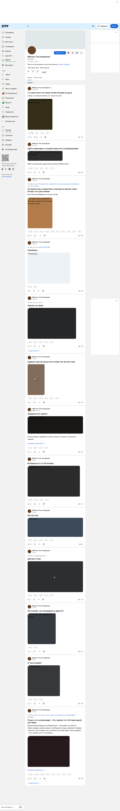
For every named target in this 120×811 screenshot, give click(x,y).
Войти (114, 26)
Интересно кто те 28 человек (41, 463)
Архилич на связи (35, 305)
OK (20, 807)
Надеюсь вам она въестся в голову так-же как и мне (51, 362)
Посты (30, 77)
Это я (40, 302)
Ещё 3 (44, 72)
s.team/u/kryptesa (64, 64)
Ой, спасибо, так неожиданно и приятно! (46, 611)
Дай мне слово (34, 559)
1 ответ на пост (33, 351)
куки (12, 807)
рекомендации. (7, 176)
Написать (104, 26)
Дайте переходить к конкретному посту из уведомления (53, 148)
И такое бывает (35, 663)
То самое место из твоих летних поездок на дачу (50, 93)
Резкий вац (32, 250)
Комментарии (37, 77)
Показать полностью (35, 443)
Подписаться (59, 53)
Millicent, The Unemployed (41, 88)
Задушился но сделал (37, 414)
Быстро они (33, 515)
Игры (33, 410)
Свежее (30, 83)
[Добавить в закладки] (34, 172)
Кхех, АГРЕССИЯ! (44, 247)
